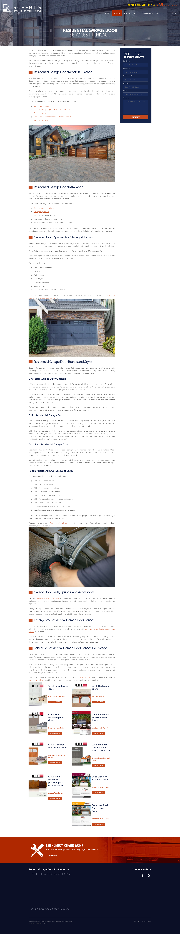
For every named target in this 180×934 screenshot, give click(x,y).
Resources (160, 13)
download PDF (55, 702)
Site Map (136, 921)
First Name (126, 61)
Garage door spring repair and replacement (52, 109)
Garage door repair (41, 106)
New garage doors (41, 212)
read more (53, 855)
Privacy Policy (146, 921)
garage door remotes (48, 298)
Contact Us (172, 13)
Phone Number (128, 76)
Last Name (126, 68)
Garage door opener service (45, 113)
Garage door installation (44, 208)
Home (107, 13)
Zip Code (126, 83)
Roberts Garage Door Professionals (22, 8)
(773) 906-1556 (166, 4)
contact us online (36, 680)
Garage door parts (41, 120)
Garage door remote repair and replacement (52, 117)
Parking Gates (147, 13)
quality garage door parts (48, 598)
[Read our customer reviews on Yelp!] (148, 875)
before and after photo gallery (61, 523)
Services (117, 13)
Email (125, 90)
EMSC (45, 923)
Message (126, 98)
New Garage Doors (130, 13)
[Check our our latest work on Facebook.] (142, 875)
